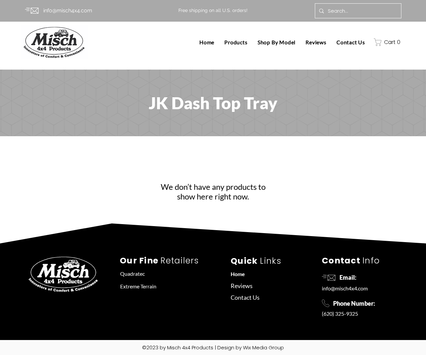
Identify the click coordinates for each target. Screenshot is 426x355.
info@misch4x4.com (345, 288)
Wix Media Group (263, 347)
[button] (236, 42)
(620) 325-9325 (340, 313)
